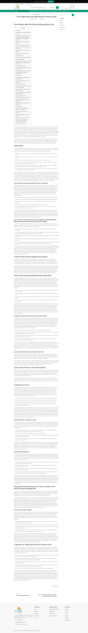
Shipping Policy (52, 611)
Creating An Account (19, 55)
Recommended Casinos (20, 59)
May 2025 (61, 20)
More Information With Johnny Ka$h (22, 117)
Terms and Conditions (53, 615)
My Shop (66, 611)
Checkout (66, 615)
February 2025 (62, 27)
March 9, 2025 (41, 19)
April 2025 (61, 23)
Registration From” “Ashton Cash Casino (23, 97)
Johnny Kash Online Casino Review (22, 53)
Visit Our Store (36, 615)
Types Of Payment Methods (21, 123)
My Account (67, 609)
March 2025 (62, 25)
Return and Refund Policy (54, 609)
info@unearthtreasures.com (20, 622)
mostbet (47, 151)
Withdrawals (18, 30)
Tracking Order (67, 620)
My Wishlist (67, 618)
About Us (35, 609)
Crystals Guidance (36, 14)
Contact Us (36, 611)
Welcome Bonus (19, 106)
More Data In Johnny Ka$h (20, 95)
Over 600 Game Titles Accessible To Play (23, 57)
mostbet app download (18, 195)
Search (57, 7)
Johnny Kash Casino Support (21, 65)
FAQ (35, 618)
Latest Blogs (36, 613)
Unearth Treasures (33, 19)
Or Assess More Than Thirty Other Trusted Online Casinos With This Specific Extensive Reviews (23, 72)
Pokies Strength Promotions (21, 84)
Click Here (51, 1)
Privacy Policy (52, 613)
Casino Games (18, 75)
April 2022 (61, 29)
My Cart (66, 613)
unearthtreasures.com (28, 630)
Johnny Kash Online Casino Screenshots (23, 45)
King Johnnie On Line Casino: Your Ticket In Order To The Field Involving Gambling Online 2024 (23, 62)
